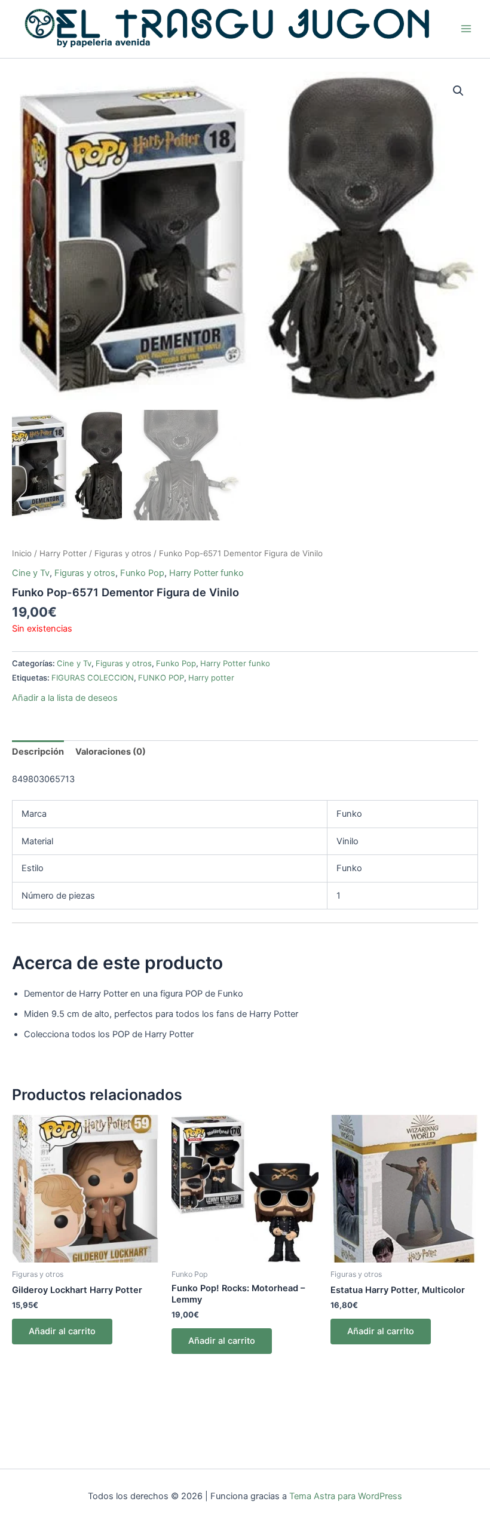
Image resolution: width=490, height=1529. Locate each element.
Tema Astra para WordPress (345, 1496)
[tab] (38, 752)
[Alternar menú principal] (466, 29)
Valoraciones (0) (110, 751)
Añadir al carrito (62, 1331)
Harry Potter (63, 553)
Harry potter (211, 677)
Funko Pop (142, 573)
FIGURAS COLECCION (92, 677)
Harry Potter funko (206, 573)
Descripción (38, 751)
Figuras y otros (122, 553)
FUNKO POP (161, 677)
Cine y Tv (31, 573)
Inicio (22, 553)
